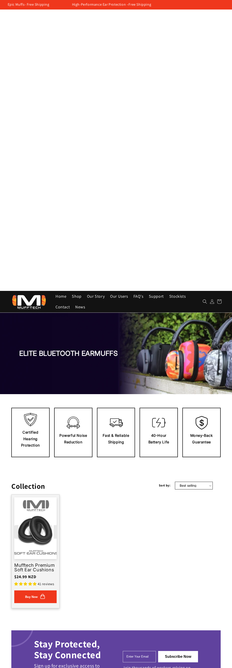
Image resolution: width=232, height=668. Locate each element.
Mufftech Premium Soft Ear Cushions (34, 567)
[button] (205, 302)
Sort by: (164, 485)
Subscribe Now (178, 656)
